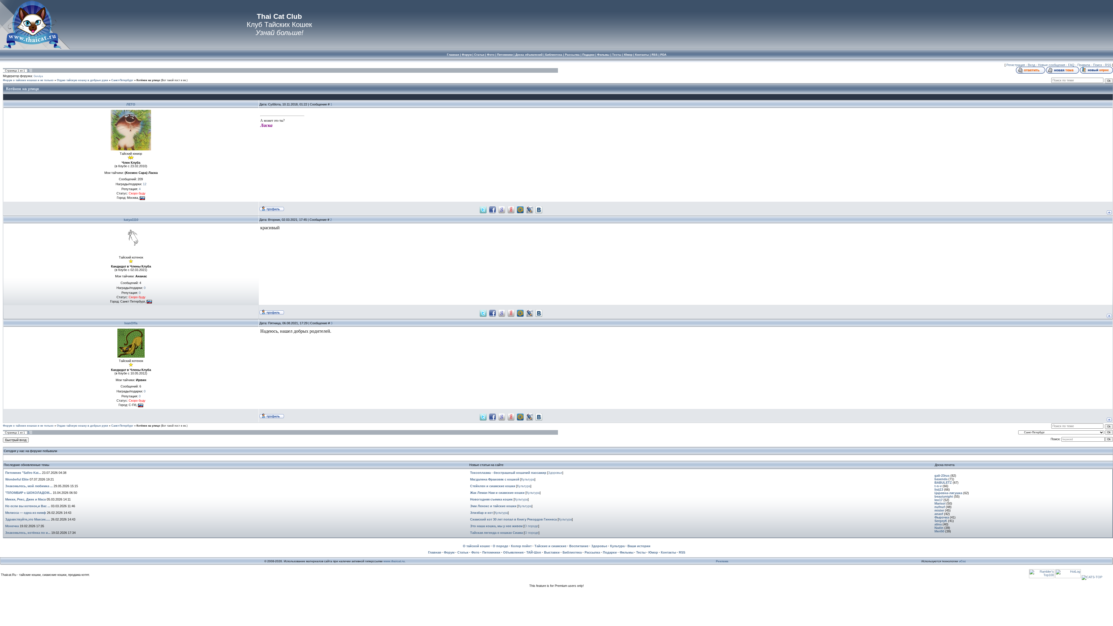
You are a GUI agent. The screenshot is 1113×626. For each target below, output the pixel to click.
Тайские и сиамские (550, 546)
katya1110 (131, 219)
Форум (449, 552)
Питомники (491, 552)
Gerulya (38, 76)
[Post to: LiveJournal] (529, 209)
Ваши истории (639, 546)
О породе (531, 526)
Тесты (640, 552)
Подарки (610, 552)
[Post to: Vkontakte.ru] (538, 209)
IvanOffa (130, 323)
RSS (1108, 65)
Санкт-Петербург (122, 80)
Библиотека (572, 552)
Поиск (1097, 65)
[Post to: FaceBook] (492, 209)
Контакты (668, 552)
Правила (1083, 65)
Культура (527, 479)
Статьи (462, 552)
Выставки (552, 552)
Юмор (653, 552)
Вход (1031, 65)
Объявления (513, 552)
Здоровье (555, 472)
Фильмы (626, 552)
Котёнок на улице (148, 80)
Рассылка (592, 552)
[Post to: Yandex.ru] (511, 209)
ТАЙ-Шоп (533, 552)
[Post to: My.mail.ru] (520, 209)
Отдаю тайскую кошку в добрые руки (82, 80)
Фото (475, 552)
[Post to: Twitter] (483, 209)
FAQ (1071, 65)
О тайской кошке (476, 546)
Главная (434, 552)
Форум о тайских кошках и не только (28, 80)
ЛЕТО (130, 104)
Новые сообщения (1051, 65)
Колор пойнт (521, 546)
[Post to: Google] (501, 209)
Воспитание (578, 546)
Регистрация (1015, 65)
